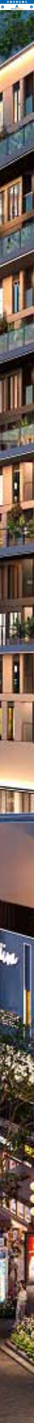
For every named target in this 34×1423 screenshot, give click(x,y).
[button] (2, 7)
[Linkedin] (20, 2)
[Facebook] (8, 2)
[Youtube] (14, 2)
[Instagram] (17, 2)
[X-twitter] (11, 2)
